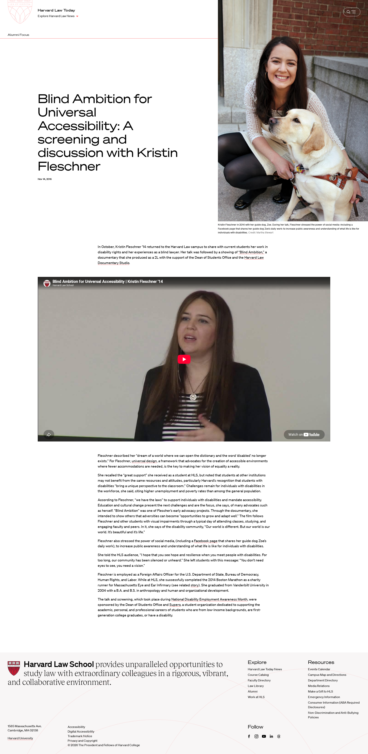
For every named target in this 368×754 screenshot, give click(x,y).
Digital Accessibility (81, 731)
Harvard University (20, 738)
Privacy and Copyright (82, 741)
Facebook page (206, 541)
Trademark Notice (80, 736)
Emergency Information (324, 697)
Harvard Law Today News (265, 669)
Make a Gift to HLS (320, 691)
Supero (175, 604)
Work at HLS (256, 697)
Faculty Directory (259, 680)
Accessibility (76, 727)
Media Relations (319, 686)
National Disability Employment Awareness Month (209, 599)
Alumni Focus (18, 35)
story (195, 585)
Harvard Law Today (56, 10)
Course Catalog (258, 675)
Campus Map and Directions (327, 675)
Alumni (253, 691)
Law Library (256, 686)
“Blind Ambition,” (251, 252)
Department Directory (323, 680)
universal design (144, 461)
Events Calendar (319, 669)
